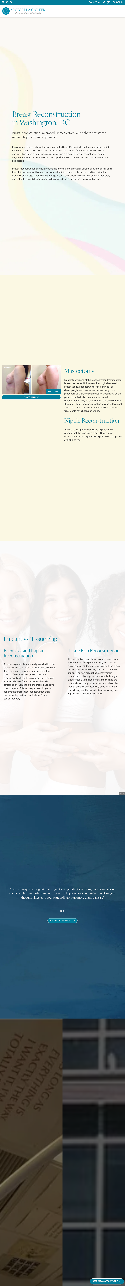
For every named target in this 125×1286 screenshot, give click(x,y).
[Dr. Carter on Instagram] (7, 2)
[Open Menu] (121, 11)
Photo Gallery (31, 397)
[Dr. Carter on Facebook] (3, 2)
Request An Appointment (105, 1281)
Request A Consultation (62, 920)
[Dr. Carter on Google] (11, 2)
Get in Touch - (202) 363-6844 (106, 2)
